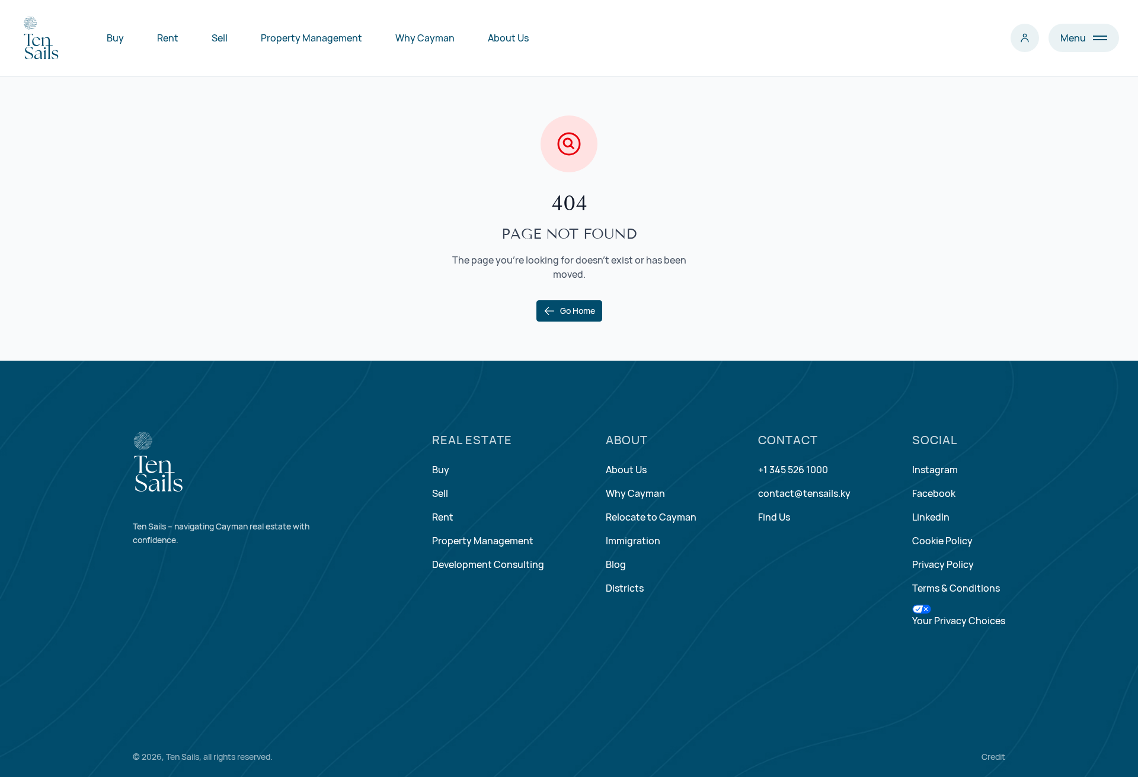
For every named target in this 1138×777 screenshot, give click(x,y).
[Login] (1025, 38)
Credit (993, 756)
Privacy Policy (943, 564)
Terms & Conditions (956, 588)
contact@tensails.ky (804, 493)
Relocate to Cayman (651, 517)
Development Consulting (488, 564)
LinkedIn (931, 517)
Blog (616, 564)
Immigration (633, 540)
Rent (167, 37)
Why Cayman (425, 37)
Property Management (311, 37)
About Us (508, 37)
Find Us (774, 517)
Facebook (933, 493)
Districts (625, 588)
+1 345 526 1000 (793, 469)
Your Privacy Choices (958, 620)
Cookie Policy (942, 540)
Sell (220, 37)
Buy (115, 37)
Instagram (935, 469)
